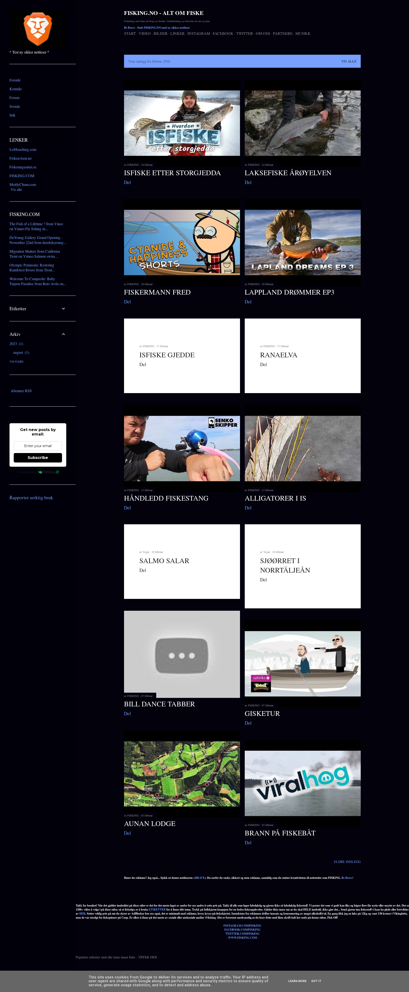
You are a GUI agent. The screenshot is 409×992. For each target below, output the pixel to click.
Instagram (198, 33)
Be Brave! (347, 878)
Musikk (303, 33)
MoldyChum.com (22, 184)
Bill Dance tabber (159, 703)
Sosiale (14, 106)
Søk (12, 114)
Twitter (244, 33)
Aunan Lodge (149, 823)
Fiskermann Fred (157, 291)
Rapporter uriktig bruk (31, 497)
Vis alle (348, 61)
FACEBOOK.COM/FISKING (242, 930)
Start (130, 33)
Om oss (263, 33)
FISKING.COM (21, 175)
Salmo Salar (164, 560)
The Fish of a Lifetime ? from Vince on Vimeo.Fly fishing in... (36, 226)
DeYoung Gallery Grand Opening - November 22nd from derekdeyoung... (37, 240)
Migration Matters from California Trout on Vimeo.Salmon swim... (34, 254)
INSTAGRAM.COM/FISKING (242, 926)
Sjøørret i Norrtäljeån (285, 565)
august (20, 352)
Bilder (161, 33)
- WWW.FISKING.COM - (242, 938)
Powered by (26, 472)
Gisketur (262, 713)
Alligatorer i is (275, 498)
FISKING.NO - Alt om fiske (164, 13)
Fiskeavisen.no (20, 158)
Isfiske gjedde (167, 354)
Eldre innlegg (347, 861)
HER (82, 913)
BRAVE (200, 878)
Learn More (297, 981)
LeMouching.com (22, 149)
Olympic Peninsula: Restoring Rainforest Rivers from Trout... (32, 267)
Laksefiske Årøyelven (288, 172)
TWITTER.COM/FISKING (242, 934)
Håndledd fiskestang (166, 498)
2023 (15, 343)
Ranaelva (279, 354)
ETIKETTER (157, 909)
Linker (177, 33)
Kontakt (15, 88)
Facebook (223, 33)
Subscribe (38, 457)
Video (145, 33)
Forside (15, 79)
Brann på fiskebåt (280, 832)
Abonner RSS (21, 390)
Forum (14, 97)
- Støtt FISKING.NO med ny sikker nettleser (157, 28)
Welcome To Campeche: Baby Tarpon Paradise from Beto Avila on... (37, 281)
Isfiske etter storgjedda (172, 172)
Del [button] (127, 182)
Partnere (283, 33)
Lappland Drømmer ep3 (289, 291)
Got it (316, 981)
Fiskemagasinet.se (22, 166)
